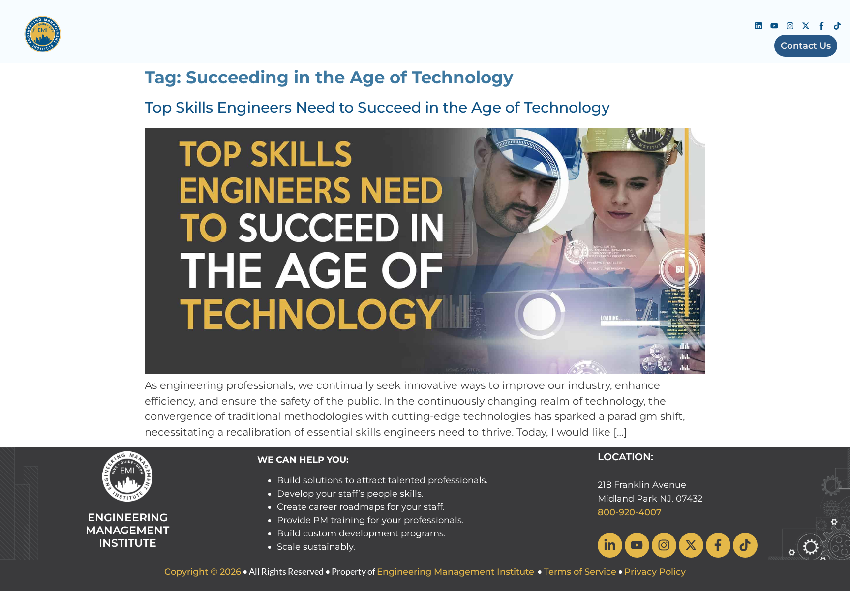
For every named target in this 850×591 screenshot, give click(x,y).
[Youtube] (774, 25)
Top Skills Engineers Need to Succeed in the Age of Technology (377, 107)
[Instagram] (790, 25)
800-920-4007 (630, 512)
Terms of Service (580, 571)
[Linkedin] (758, 25)
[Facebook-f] (821, 25)
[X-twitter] (806, 25)
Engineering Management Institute (455, 571)
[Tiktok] (837, 25)
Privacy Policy (655, 571)
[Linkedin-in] (610, 545)
